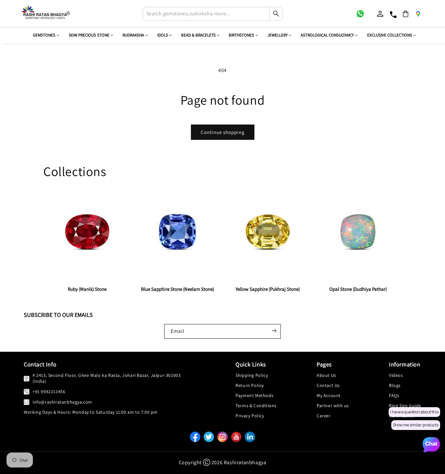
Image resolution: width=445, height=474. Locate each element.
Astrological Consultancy (327, 35)
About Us (326, 375)
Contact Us (328, 385)
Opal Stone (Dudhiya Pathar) (358, 289)
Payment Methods (254, 395)
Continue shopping (223, 132)
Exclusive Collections (389, 35)
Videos (396, 375)
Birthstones (241, 35)
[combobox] (212, 13)
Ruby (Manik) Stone (87, 289)
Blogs (395, 385)
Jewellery (277, 35)
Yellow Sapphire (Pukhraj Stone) (268, 289)
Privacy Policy (250, 416)
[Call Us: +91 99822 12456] (26, 391)
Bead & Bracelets (198, 35)
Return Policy (250, 385)
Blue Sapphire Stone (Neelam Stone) (177, 289)
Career (324, 416)
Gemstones (44, 35)
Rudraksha (133, 35)
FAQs (394, 395)
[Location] (418, 13)
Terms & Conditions (256, 405)
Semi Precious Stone (89, 35)
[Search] (275, 13)
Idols (162, 35)
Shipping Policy (252, 375)
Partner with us (333, 405)
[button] (405, 13)
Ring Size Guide (405, 405)
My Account (329, 395)
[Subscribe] (274, 330)
